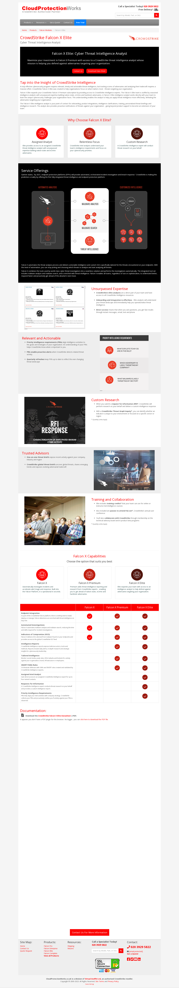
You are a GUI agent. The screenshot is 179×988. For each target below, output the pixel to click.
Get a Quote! (55, 22)
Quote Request (26, 951)
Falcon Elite (48, 951)
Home (24, 30)
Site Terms (99, 981)
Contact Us (68, 22)
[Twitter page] (132, 960)
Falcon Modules (45, 30)
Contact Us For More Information (89, 932)
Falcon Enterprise (50, 948)
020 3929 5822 (151, 6)
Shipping (71, 946)
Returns (71, 948)
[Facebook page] (128, 960)
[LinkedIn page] (139, 960)
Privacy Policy (113, 981)
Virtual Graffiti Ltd (93, 979)
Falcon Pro (48, 946)
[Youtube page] (135, 960)
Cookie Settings (89, 984)
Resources (40, 22)
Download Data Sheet (96, 71)
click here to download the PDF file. (94, 719)
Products (27, 22)
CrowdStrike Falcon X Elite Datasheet (54, 716)
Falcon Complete (50, 953)
